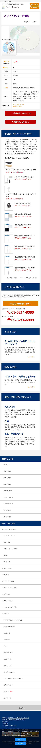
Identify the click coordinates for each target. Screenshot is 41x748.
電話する (35, 7)
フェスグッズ (7, 665)
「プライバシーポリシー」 (10, 733)
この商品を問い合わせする (20, 113)
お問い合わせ (34, 4)
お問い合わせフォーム (21, 303)
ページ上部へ (20, 708)
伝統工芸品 (7, 633)
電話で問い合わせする (21, 122)
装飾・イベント (8, 601)
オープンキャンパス (9, 672)
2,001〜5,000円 (8, 504)
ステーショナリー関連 (10, 588)
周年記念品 (7, 639)
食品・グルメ (7, 568)
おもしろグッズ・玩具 (10, 607)
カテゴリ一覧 (7, 698)
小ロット (6, 646)
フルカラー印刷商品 (9, 626)
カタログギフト (8, 685)
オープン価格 (7, 517)
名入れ (6, 88)
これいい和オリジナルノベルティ (13, 678)
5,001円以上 (7, 510)
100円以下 (7, 465)
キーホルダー (7, 562)
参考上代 (6, 61)
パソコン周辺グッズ (18, 104)
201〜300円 (7, 478)
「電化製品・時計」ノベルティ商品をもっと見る (21, 278)
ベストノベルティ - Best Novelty (13, 8)
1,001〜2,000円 (8, 497)
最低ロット (6, 67)
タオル (5, 555)
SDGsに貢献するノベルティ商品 (13, 620)
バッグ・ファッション (10, 529)
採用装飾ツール (8, 652)
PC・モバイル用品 (9, 581)
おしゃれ (8, 691)
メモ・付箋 (7, 542)
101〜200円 (7, 471)
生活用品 (6, 575)
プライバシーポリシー (9, 725)
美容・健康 (7, 594)
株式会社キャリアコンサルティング (18, 718)
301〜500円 (7, 484)
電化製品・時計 (17, 107)
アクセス (5, 724)
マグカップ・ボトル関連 (11, 549)
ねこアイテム (7, 659)
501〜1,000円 (8, 491)
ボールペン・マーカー (10, 536)
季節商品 (6, 614)
